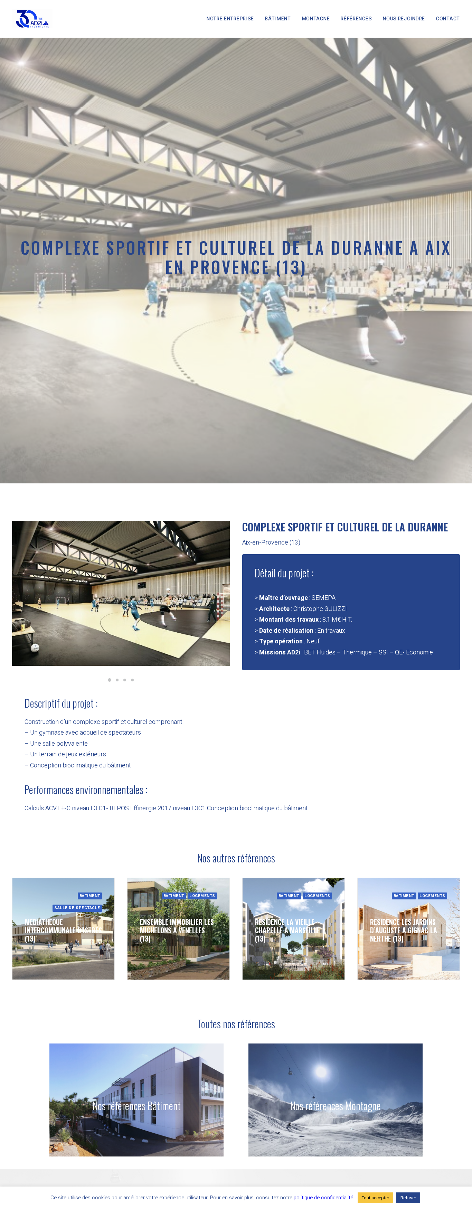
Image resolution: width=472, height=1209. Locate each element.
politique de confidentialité (323, 1197)
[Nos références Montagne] (323, 1099)
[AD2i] (32, 18)
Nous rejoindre (404, 18)
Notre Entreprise (230, 18)
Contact (448, 18)
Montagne (316, 18)
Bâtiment (278, 18)
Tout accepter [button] (375, 1197)
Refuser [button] (408, 1197)
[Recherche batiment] (124, 1099)
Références (356, 18)
